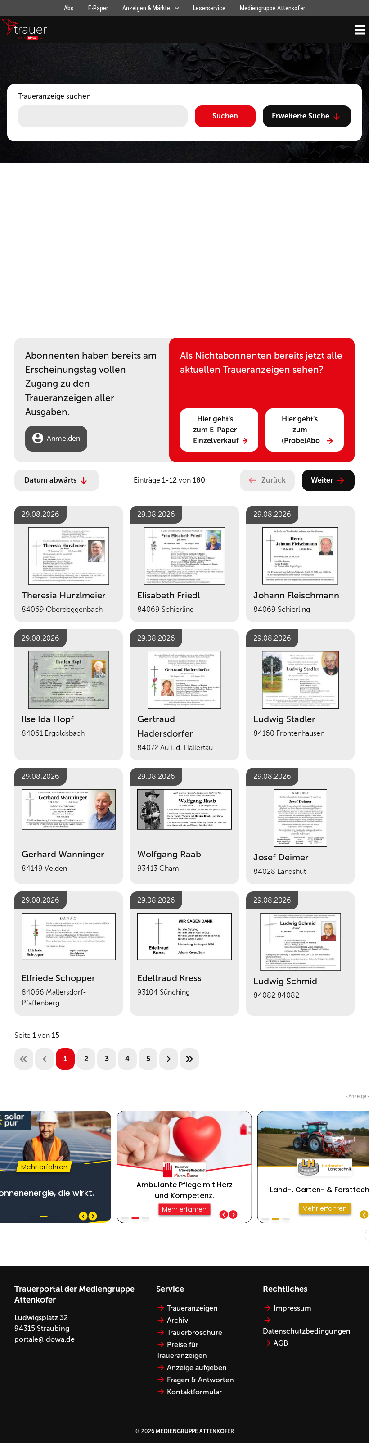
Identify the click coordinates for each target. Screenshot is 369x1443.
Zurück (273, 480)
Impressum (292, 1308)
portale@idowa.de (44, 1339)
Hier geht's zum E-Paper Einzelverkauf (216, 429)
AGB (281, 1343)
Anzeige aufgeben (197, 1367)
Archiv (177, 1320)
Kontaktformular (194, 1392)
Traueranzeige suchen (54, 96)
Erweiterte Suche (300, 116)
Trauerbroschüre (194, 1332)
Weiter (322, 480)
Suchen (225, 116)
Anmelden (63, 438)
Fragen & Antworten (200, 1380)
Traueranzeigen (192, 1308)
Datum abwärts (50, 480)
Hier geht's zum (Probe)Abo (301, 429)
